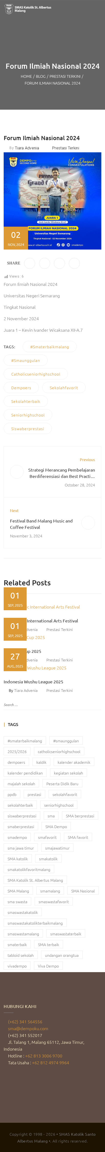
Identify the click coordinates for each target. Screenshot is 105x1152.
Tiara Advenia (27, 148)
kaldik (41, 762)
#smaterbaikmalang (49, 346)
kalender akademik (74, 762)
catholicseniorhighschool (35, 374)
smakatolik (48, 858)
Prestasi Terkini (65, 76)
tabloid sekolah (21, 955)
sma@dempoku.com (28, 1028)
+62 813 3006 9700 (43, 1055)
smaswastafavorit (54, 901)
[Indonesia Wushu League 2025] (52, 667)
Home (26, 76)
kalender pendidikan (25, 772)
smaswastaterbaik (65, 933)
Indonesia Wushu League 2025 (33, 681)
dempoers (21, 387)
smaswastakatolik (23, 912)
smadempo (17, 837)
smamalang (50, 890)
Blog (41, 76)
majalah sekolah (21, 783)
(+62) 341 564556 (25, 1021)
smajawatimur (57, 848)
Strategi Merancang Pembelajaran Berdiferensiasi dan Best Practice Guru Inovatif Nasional (61, 476)
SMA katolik (18, 858)
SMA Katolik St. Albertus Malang (35, 880)
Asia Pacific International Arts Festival (41, 620)
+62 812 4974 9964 (50, 1062)
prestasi (34, 794)
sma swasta (17, 901)
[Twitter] (44, 263)
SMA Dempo (56, 826)
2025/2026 (17, 751)
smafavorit (47, 837)
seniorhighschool (28, 414)
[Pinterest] (59, 263)
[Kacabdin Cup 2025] (52, 637)
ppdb (12, 794)
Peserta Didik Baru (62, 783)
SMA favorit (78, 837)
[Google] (74, 263)
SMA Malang (18, 890)
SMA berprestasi (80, 815)
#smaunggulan (25, 360)
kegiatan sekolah (68, 772)
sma (51, 815)
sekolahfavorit (64, 387)
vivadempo (17, 965)
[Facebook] (29, 263)
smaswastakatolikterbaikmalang (35, 923)
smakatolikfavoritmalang (29, 869)
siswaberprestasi (27, 428)
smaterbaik (17, 944)
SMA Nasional (83, 890)
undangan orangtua (62, 955)
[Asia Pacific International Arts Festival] (52, 606)
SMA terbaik (48, 944)
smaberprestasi (21, 826)
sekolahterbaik (25, 401)
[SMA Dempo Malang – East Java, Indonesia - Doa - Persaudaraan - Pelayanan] (28, 9)
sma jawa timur (21, 848)
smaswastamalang (23, 933)
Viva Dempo (48, 965)
